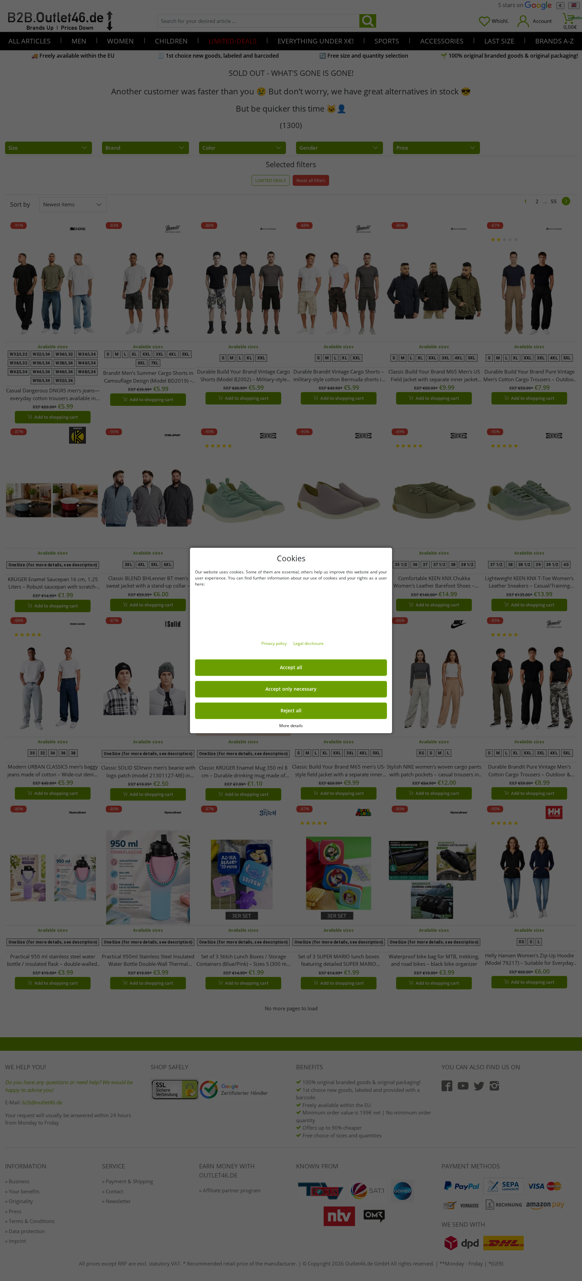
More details (291, 725)
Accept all (291, 667)
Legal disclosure (308, 643)
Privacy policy (274, 643)
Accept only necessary (291, 689)
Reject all (291, 711)
